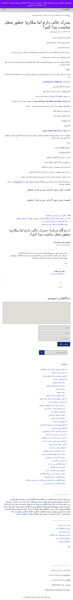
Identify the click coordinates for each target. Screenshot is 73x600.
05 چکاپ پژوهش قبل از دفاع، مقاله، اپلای (53, 399)
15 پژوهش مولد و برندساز (58, 448)
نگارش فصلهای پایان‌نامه (57, 415)
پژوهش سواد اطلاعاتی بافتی (55, 470)
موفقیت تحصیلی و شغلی (24, 218)
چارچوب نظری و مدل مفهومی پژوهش (52, 405)
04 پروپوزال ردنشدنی (60, 379)
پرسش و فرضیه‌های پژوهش (55, 386)
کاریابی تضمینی (39, 218)
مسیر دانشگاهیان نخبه (63, 528)
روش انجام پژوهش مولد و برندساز (53, 454)
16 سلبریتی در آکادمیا (60, 461)
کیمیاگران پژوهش (64, 541)
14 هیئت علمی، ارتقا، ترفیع (58, 444)
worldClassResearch (55, 575)
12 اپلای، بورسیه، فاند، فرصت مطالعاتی (54, 438)
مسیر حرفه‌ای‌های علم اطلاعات (59, 535)
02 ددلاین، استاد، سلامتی (59, 373)
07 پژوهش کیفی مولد (60, 421)
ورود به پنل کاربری (64, 525)
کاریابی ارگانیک (50, 218)
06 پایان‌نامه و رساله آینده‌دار (58, 402)
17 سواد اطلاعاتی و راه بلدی (57, 464)
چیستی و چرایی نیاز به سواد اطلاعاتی (52, 474)
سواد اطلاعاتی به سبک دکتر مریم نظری (54, 224)
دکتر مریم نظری (59, 271)
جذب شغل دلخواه (62, 218)
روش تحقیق (61, 392)
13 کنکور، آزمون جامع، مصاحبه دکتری (54, 441)
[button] (4, 9)
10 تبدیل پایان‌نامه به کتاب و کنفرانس (55, 431)
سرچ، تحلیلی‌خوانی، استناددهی (54, 408)
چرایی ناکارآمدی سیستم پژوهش (54, 451)
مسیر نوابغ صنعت (64, 532)
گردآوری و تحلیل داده (58, 412)
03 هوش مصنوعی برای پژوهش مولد (55, 376)
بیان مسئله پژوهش (58, 382)
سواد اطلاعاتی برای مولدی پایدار (54, 483)
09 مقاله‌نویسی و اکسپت (59, 428)
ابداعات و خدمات (21, 514)
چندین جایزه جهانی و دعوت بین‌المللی (43, 502)
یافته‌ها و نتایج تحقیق (58, 418)
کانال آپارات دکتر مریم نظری (60, 570)
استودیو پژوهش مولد (63, 538)
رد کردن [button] (30, 5)
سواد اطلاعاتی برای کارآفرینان (55, 477)
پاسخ (65, 263)
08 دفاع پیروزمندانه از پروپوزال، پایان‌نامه (53, 425)
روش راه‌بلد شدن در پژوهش (55, 457)
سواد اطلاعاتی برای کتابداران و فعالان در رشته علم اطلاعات (45, 480)
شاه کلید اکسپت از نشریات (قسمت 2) (55, 221)
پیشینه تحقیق (60, 389)
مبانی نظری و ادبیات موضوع (55, 395)
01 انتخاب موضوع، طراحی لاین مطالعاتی (53, 369)
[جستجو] (41, 352)
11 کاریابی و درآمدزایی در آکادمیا (57, 215)
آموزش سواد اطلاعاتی (57, 467)
